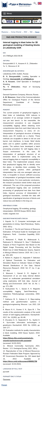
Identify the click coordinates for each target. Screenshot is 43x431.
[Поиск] (35, 3)
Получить (6, 379)
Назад (37, 32)
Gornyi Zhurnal (16, 32)
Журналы (4, 32)
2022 (25, 32)
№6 (31, 32)
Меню (9, 13)
